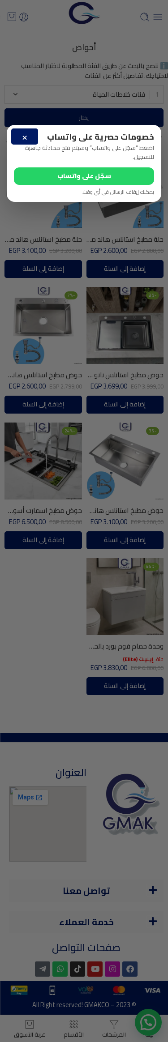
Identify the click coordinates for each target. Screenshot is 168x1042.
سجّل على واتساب (84, 176)
